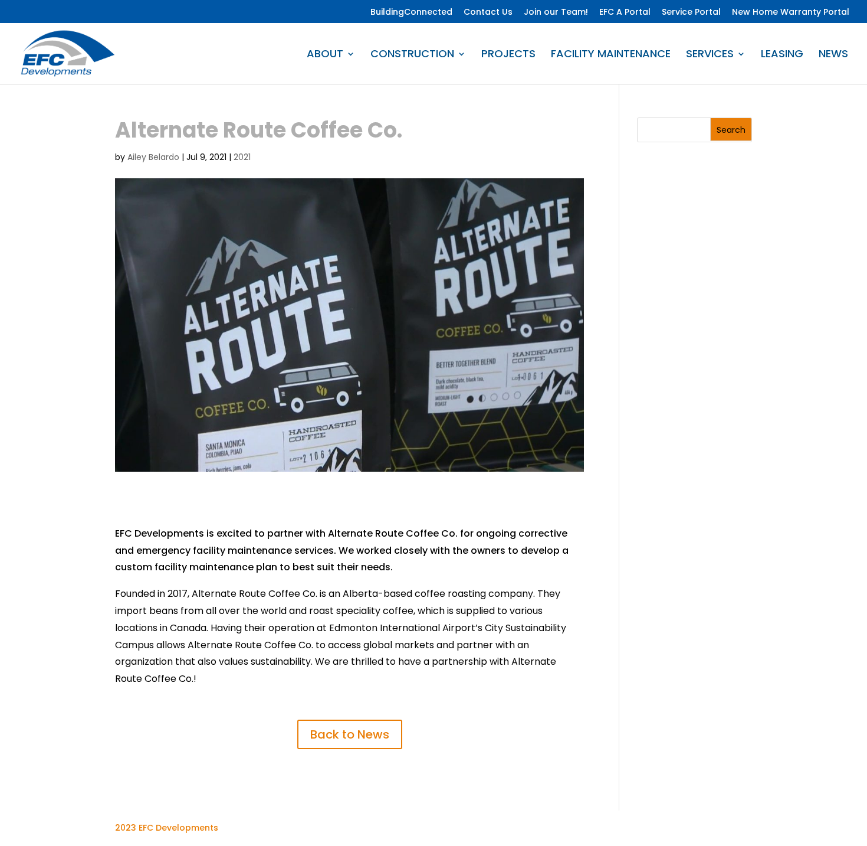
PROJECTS (508, 55)
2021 (242, 157)
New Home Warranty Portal (790, 12)
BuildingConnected (411, 12)
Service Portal (691, 12)
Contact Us (488, 12)
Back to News (349, 734)
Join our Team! (556, 12)
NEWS (833, 55)
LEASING (782, 55)
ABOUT (325, 55)
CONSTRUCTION (412, 55)
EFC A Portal (625, 12)
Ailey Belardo (153, 157)
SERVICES (710, 55)
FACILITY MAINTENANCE (611, 55)
